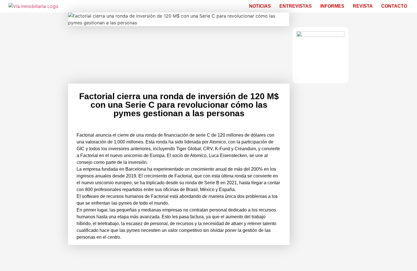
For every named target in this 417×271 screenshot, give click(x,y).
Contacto (394, 6)
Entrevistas (295, 6)
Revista (363, 6)
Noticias (260, 6)
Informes (332, 6)
